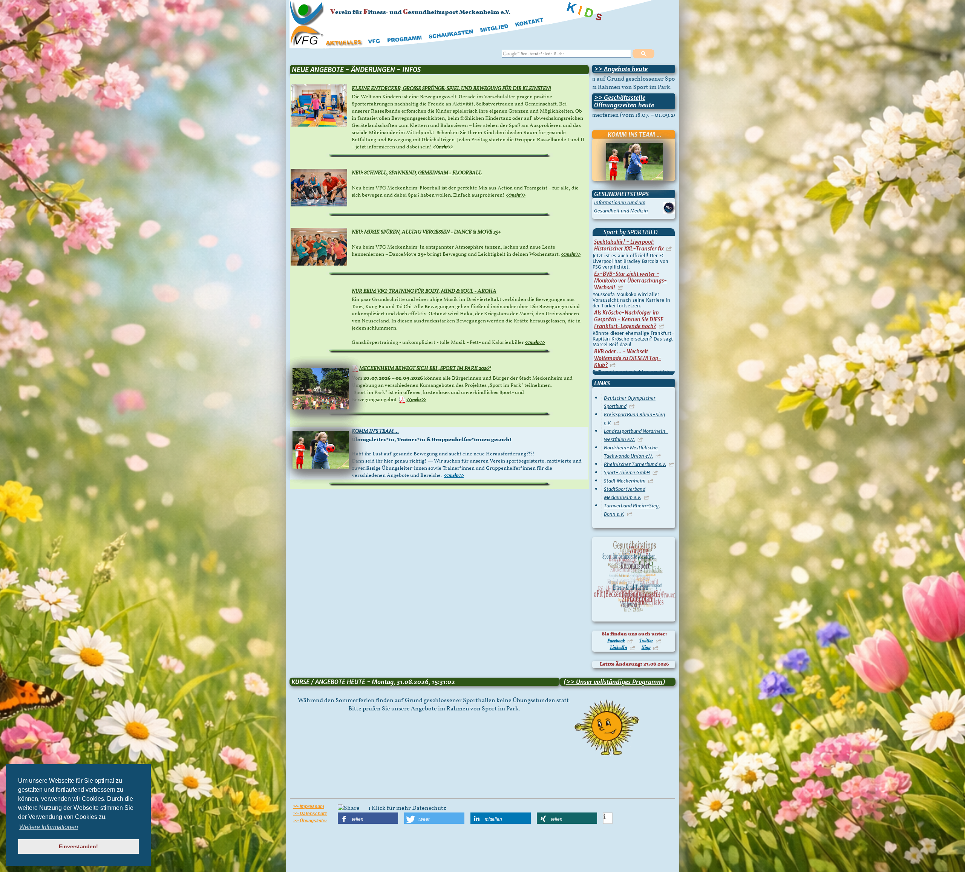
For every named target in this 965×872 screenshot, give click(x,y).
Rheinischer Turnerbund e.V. (635, 464)
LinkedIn (618, 647)
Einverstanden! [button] (78, 846)
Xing (646, 647)
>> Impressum (308, 806)
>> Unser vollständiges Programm (614, 682)
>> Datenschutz (310, 813)
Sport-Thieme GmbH (627, 472)
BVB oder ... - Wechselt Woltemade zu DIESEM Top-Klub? (627, 253)
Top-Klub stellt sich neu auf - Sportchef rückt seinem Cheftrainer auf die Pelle (629, 330)
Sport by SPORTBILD (631, 232)
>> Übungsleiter (310, 820)
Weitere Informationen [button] (48, 827)
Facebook (616, 641)
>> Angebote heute (621, 69)
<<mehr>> (443, 147)
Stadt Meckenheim (624, 481)
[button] (368, 818)
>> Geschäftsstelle (619, 97)
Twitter (646, 641)
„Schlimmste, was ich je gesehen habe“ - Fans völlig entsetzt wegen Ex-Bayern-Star (633, 291)
